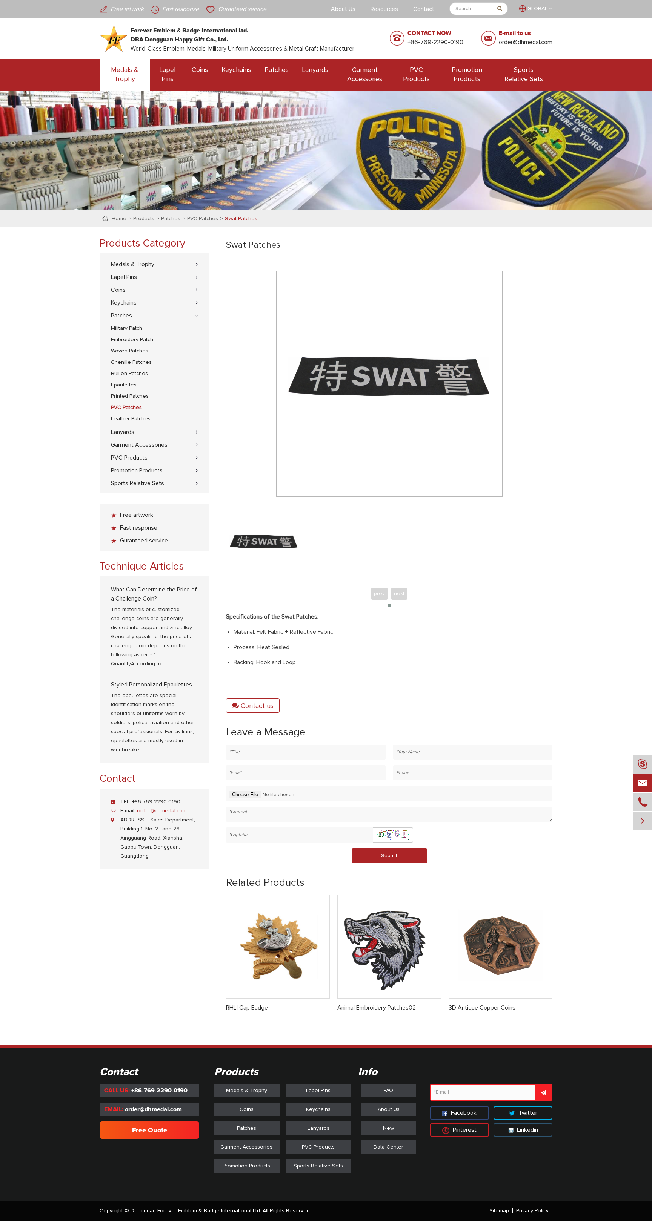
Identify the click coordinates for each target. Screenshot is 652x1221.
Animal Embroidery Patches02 (376, 1008)
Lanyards (315, 70)
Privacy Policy (532, 1210)
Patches (276, 70)
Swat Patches (241, 218)
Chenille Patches (131, 362)
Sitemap (499, 1210)
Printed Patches (130, 396)
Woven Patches (129, 351)
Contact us (256, 706)
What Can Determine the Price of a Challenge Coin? (154, 594)
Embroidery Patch (132, 339)
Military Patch (126, 328)
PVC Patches (202, 218)
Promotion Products (467, 75)
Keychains (236, 70)
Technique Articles (142, 566)
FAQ (388, 1090)
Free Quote (149, 1130)
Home (119, 218)
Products (143, 218)
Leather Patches (131, 418)
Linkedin (526, 1130)
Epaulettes (124, 385)
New (388, 1128)
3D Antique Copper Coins (482, 1008)
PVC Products (416, 75)
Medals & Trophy (124, 75)
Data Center (388, 1147)
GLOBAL (537, 8)
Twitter (527, 1113)
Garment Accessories (364, 75)
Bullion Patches (129, 373)
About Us (343, 9)
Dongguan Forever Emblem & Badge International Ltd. (196, 1210)
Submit (389, 855)
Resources (384, 9)
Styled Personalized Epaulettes (151, 685)
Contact (423, 9)
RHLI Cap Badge (247, 1008)
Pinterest (464, 1130)
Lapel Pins (167, 75)
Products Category (142, 243)
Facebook (463, 1113)
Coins (200, 70)
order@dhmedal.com (525, 42)
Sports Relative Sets (523, 75)
